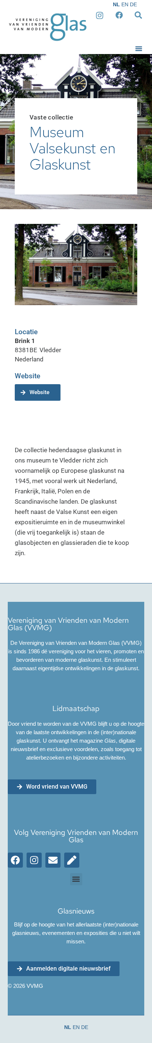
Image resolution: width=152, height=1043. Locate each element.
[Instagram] (34, 860)
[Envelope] (53, 860)
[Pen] (71, 860)
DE (133, 4)
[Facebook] (15, 860)
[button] (138, 48)
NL (116, 4)
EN (124, 4)
